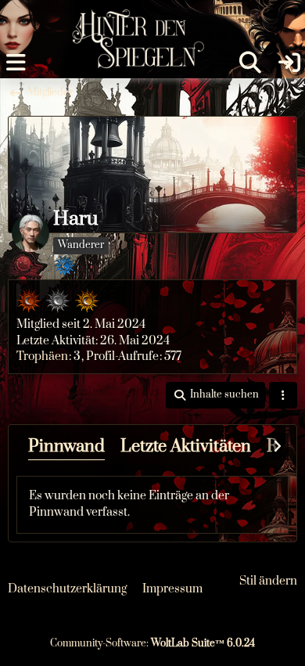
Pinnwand (66, 446)
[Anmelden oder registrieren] (289, 62)
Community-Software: (152, 643)
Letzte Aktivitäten (185, 446)
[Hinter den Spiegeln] (133, 15)
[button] (215, 395)
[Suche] (250, 62)
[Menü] (15, 62)
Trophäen (42, 356)
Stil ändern (268, 581)
